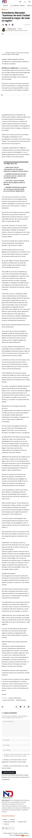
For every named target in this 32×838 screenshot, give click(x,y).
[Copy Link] (9, 24)
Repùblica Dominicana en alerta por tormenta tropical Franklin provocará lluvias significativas (15, 189)
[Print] (12, 24)
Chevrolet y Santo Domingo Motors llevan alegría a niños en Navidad (14, 182)
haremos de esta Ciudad (15, 698)
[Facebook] (3, 828)
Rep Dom (5, 9)
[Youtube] (6, 828)
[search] (17, 2)
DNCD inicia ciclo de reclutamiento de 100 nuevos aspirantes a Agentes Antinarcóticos (16, 169)
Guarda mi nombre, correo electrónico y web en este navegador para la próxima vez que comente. (17, 755)
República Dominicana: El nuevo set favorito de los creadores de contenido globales (15, 176)
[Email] (6, 24)
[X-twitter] (13, 828)
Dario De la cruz (12, 28)
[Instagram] (9, 828)
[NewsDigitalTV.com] (4, 1)
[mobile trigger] (28, 2)
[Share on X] (3, 24)
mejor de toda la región (8, 700)
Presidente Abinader (21, 700)
